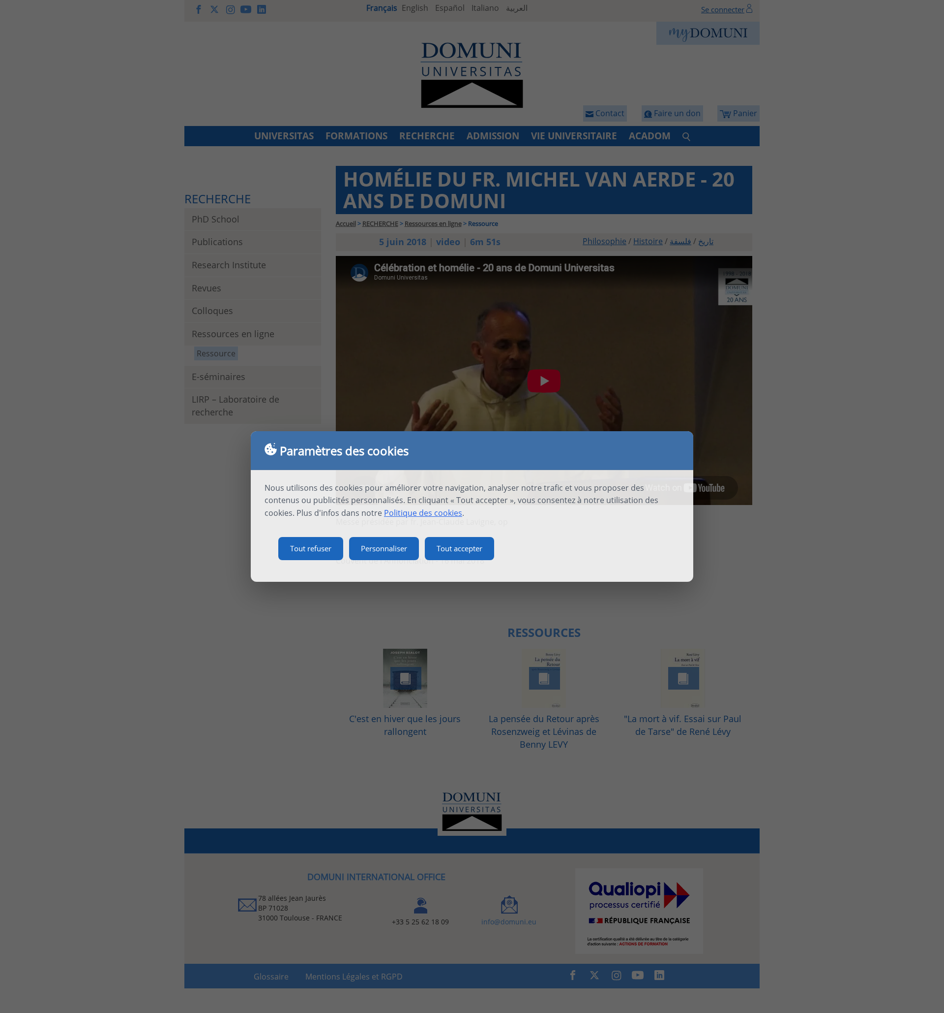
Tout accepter (459, 548)
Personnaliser (384, 548)
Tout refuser (310, 548)
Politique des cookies (423, 512)
